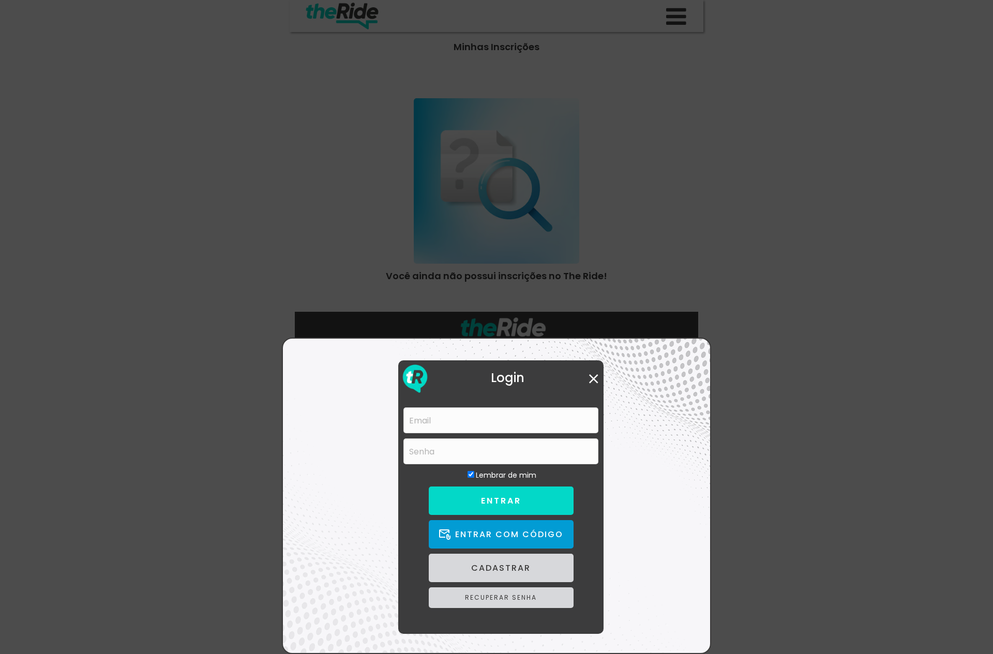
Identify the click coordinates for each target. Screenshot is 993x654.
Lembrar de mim (506, 475)
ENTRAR (501, 501)
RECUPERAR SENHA (501, 597)
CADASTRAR (501, 568)
